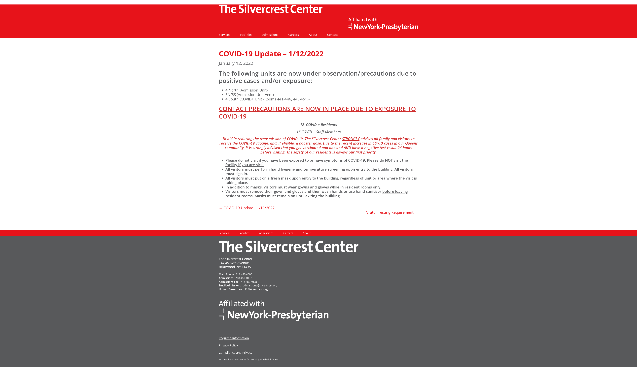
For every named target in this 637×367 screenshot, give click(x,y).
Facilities (246, 35)
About (313, 35)
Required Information (234, 338)
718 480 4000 (244, 274)
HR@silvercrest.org (256, 289)
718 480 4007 (243, 278)
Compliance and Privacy (235, 353)
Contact (332, 35)
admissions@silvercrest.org (260, 285)
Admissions (270, 35)
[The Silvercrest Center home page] (318, 8)
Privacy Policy (228, 345)
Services (224, 35)
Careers (293, 35)
